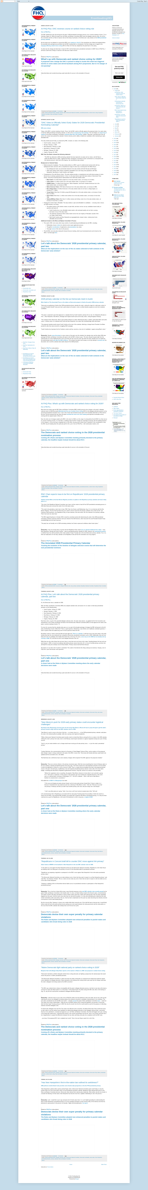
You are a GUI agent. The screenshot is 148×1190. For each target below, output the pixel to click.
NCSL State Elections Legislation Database (118, 411)
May (116, 128)
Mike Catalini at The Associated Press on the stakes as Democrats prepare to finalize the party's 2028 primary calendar (72, 302)
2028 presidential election (50, 112)
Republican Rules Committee (100, 585)
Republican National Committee (87, 585)
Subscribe (119, 77)
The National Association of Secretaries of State (119, 415)
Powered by (115, 82)
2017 (115, 154)
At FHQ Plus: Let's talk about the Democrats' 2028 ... (120, 116)
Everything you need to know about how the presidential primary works (29, 355)
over (103, 340)
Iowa (72, 585)
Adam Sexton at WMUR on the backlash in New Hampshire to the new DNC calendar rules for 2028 (67, 864)
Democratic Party (93, 289)
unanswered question (100, 531)
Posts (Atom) (50, 1167)
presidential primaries (84, 112)
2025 (115, 138)
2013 (115, 162)
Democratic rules (27, 288)
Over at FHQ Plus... (46, 32)
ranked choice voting (93, 112)
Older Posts (104, 1164)
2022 (115, 144)
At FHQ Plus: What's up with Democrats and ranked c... (120, 107)
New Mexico (100, 851)
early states (100, 289)
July (116, 124)
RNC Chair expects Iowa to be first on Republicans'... (120, 111)
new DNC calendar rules (88, 891)
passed (75, 1000)
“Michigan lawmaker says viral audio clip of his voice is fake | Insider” (120, 190)
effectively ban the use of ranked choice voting (70, 411)
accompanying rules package (81, 132)
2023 (115, 142)
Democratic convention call (29, 290)
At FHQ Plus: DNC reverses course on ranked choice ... (120, 93)
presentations (73, 227)
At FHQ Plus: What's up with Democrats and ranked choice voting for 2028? (72, 403)
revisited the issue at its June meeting (77, 414)
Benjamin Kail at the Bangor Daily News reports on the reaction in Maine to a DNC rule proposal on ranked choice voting (73, 970)
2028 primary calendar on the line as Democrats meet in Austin (67, 299)
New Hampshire (101, 960)
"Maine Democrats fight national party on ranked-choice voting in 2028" (70, 967)
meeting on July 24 (75, 42)
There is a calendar (78, 633)
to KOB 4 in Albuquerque (55, 780)
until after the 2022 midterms (60, 340)
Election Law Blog (118, 187)
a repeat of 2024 (88, 797)
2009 (115, 170)
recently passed (99, 891)
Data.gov (115, 417)
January (117, 136)
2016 (115, 156)
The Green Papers (117, 413)
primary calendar (54, 290)
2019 (115, 150)
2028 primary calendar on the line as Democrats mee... (120, 102)
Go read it (85, 1103)
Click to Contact (115, 38)
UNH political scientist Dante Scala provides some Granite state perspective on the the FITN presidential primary (71, 1085)
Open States (116, 408)
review (53, 229)
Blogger (77, 1179)
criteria (58, 225)
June (116, 126)
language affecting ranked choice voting (51, 45)
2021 (115, 146)
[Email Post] (65, 111)
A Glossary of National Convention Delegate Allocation (28, 363)
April (116, 130)
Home (70, 1164)
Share (43, 115)
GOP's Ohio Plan (117, 399)
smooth (100, 340)
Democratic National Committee (72, 112)
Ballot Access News (119, 195)
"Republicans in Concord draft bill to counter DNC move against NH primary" (72, 861)
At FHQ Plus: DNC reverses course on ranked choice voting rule (67, 29)
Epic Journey (117, 181)
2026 (115, 88)
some (53, 335)
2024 (115, 140)
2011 (115, 166)
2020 (115, 148)
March (116, 132)
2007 (115, 174)
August (116, 90)
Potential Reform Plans (118, 397)
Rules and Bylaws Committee (56, 114)
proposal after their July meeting (73, 134)
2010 (115, 168)
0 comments (60, 111)
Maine (99, 1072)
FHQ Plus (48, 56)
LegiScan (115, 406)
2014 (115, 160)
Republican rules (27, 291)
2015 (115, 158)
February (117, 134)
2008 (115, 172)
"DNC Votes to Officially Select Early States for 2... (120, 98)
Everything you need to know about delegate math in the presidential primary (29, 359)
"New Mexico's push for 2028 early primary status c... (120, 120)
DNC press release (46, 128)
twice (98, 1000)
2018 (115, 152)
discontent (58, 335)
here (56, 232)
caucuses (58, 585)
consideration (56, 227)
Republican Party (27, 373)
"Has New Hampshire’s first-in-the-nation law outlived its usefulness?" (69, 1082)
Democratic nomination (84, 289)
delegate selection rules (61, 112)
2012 (115, 164)
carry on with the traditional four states (91, 529)
